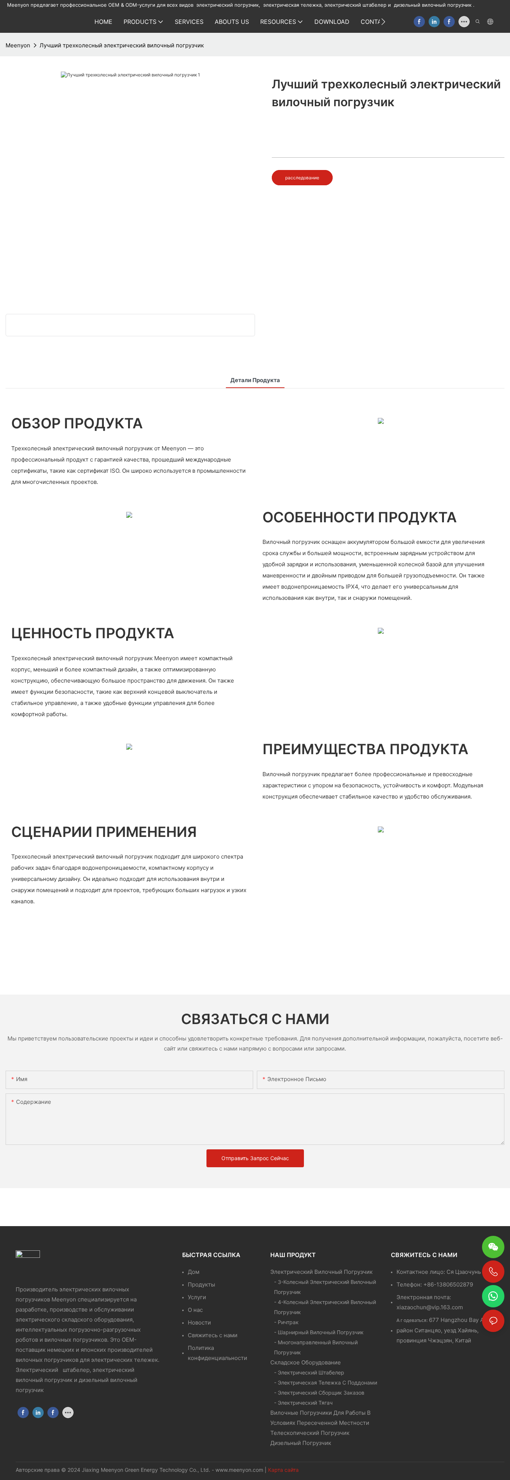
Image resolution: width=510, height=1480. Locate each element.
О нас (195, 1309)
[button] (383, 21)
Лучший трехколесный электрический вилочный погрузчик (122, 45)
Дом (193, 1271)
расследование (302, 177)
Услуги (197, 1297)
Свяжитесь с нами (212, 1335)
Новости (199, 1322)
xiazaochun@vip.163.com (430, 1307)
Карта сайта (283, 1470)
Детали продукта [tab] (255, 380)
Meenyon (18, 45)
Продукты (201, 1284)
